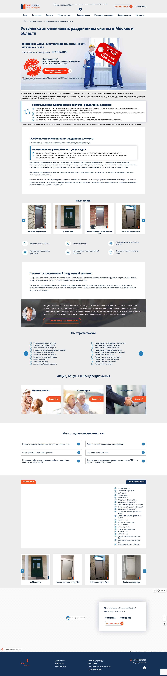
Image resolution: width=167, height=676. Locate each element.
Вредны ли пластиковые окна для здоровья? (105, 444)
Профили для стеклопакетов (43, 362)
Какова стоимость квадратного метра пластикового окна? (46, 444)
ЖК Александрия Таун (126, 522)
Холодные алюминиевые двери (106, 348)
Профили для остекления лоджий (45, 359)
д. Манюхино (123, 520)
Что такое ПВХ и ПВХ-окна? (98, 453)
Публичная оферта (95, 670)
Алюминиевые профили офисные (45, 348)
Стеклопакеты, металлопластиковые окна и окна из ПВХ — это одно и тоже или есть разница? (112, 461)
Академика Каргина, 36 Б (127, 500)
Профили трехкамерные (42, 364)
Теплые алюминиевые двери (105, 343)
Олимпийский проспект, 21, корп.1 (130, 505)
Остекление (59, 664)
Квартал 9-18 (122, 531)
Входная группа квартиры (104, 364)
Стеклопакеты (60, 667)
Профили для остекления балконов (46, 357)
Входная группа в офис (103, 357)
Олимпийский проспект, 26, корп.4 (130, 507)
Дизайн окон (60, 661)
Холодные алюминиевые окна (106, 350)
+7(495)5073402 (140, 7)
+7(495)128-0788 (125, 618)
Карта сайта (92, 664)
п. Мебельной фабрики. (126, 529)
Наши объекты (28, 482)
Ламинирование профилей (43, 355)
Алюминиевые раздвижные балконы (46, 350)
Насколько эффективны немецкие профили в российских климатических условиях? (45, 461)
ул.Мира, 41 (122, 493)
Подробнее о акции (29, 80)
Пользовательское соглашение (99, 667)
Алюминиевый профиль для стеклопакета (48, 343)
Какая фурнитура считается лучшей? (37, 453)
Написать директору (95, 661)
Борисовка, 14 (123, 498)
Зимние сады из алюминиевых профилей (48, 352)
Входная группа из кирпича (105, 362)
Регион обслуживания (136, 482)
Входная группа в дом (103, 355)
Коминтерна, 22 (123, 488)
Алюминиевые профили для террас (46, 345)
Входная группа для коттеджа (106, 359)
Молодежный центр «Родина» (129, 544)
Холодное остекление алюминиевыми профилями (113, 345)
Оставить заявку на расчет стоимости (64, 321)
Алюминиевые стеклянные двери (107, 352)
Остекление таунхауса (126, 491)
